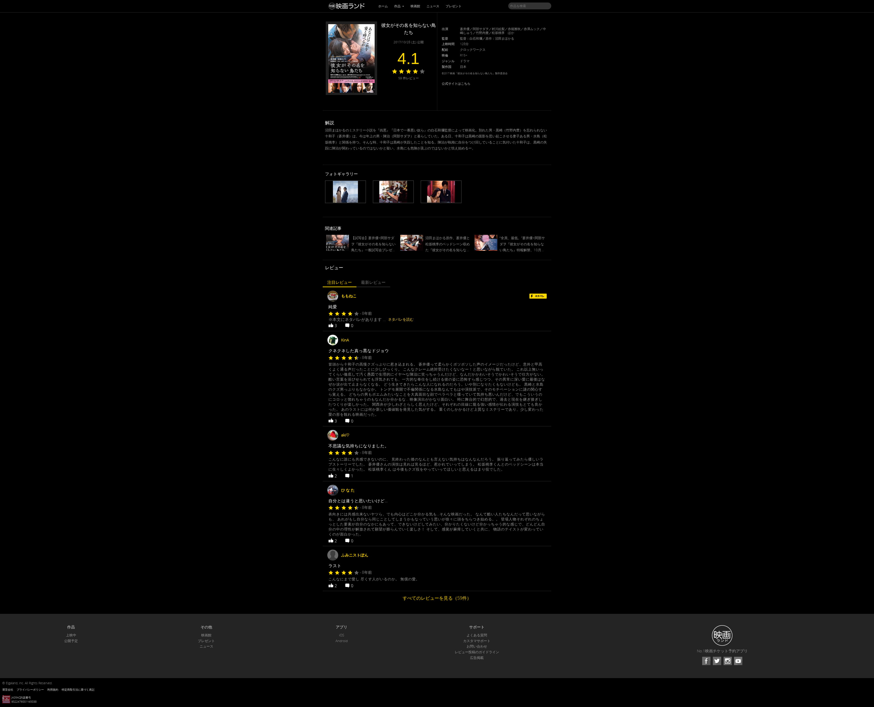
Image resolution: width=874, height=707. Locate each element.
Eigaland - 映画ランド (348, 6)
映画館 (415, 6)
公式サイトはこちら (456, 83)
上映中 (71, 635)
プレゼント (454, 6)
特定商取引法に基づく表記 (78, 689)
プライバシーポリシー (30, 689)
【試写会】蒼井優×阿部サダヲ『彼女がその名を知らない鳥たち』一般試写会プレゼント (373, 244)
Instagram (727, 661)
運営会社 (7, 689)
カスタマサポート (476, 641)
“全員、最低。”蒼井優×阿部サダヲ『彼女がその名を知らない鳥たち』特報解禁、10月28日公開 (522, 244)
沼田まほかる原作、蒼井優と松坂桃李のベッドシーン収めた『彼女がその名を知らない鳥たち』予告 (447, 244)
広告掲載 (477, 658)
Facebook (706, 661)
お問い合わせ (477, 646)
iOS (341, 635)
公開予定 (71, 641)
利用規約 (52, 689)
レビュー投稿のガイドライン (477, 652)
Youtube (738, 661)
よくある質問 (477, 635)
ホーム (383, 6)
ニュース (433, 6)
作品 (397, 6)
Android (341, 641)
